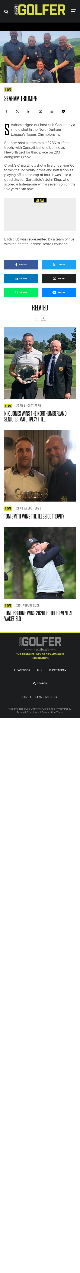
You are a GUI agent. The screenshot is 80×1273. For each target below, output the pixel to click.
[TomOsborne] (40, 563)
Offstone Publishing (42, 709)
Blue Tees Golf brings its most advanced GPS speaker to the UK (49, 217)
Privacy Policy (63, 709)
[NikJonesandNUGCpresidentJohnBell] (40, 363)
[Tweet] (17, 111)
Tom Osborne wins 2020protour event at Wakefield (38, 616)
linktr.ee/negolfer (39, 697)
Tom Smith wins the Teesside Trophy (34, 516)
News (8, 89)
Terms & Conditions (28, 712)
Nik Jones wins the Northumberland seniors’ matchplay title (35, 416)
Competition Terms (52, 712)
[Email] (40, 111)
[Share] (6, 111)
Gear (32, 205)
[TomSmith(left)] (40, 466)
